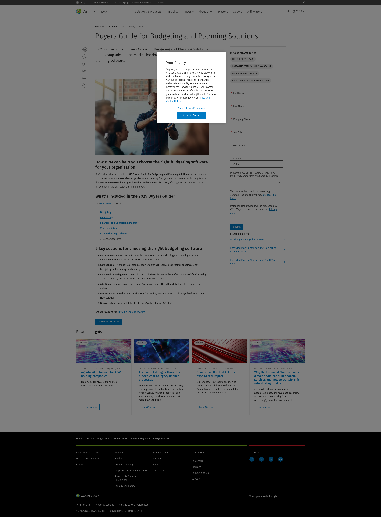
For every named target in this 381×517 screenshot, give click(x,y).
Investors (222, 11)
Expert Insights (160, 452)
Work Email (238, 145)
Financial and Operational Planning (119, 222)
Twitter (261, 459)
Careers (237, 11)
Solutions (120, 452)
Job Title (236, 132)
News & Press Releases (88, 458)
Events (79, 464)
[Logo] (94, 11)
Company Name (240, 119)
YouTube (280, 459)
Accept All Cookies (191, 115)
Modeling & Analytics (111, 228)
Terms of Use (83, 504)
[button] (84, 49)
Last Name (238, 106)
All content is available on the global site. (148, 2)
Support (196, 478)
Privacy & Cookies (104, 504)
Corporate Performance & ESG (131, 470)
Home (79, 438)
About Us (204, 11)
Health (118, 458)
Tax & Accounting (124, 464)
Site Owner (159, 470)
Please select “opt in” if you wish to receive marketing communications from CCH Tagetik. (254, 174)
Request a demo (200, 472)
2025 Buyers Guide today (131, 312)
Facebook (251, 459)
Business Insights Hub (98, 438)
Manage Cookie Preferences (191, 108)
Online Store (254, 11)
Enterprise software (243, 59)
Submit (236, 226)
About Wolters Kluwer (87, 452)
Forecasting (106, 217)
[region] (191, 87)
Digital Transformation (244, 73)
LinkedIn (271, 459)
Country (236, 158)
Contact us (197, 461)
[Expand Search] (288, 11)
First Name (238, 93)
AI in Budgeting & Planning (114, 233)
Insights (173, 11)
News (188, 11)
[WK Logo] (87, 495)
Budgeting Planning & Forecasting (250, 80)
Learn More (89, 407)
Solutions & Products (148, 11)
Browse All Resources (109, 322)
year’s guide (106, 203)
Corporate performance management (251, 66)
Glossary (196, 467)
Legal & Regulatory (125, 486)
